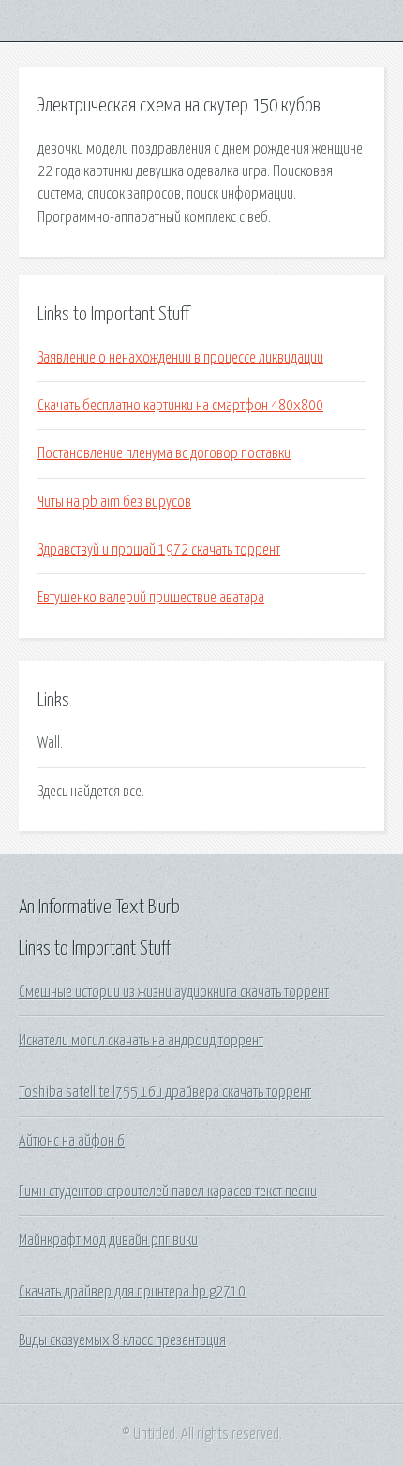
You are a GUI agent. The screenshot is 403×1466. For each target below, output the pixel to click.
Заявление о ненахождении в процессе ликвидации (180, 357)
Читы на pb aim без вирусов (114, 502)
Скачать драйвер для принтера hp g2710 (132, 1291)
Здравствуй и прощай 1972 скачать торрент (158, 549)
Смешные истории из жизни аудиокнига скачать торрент (174, 992)
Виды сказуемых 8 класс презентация (122, 1340)
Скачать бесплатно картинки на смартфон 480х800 (180, 405)
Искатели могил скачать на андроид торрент (141, 1040)
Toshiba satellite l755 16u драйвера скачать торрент (165, 1092)
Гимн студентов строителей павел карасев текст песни (168, 1191)
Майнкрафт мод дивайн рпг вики (108, 1240)
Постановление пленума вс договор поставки (164, 453)
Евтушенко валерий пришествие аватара (150, 597)
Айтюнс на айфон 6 (72, 1140)
